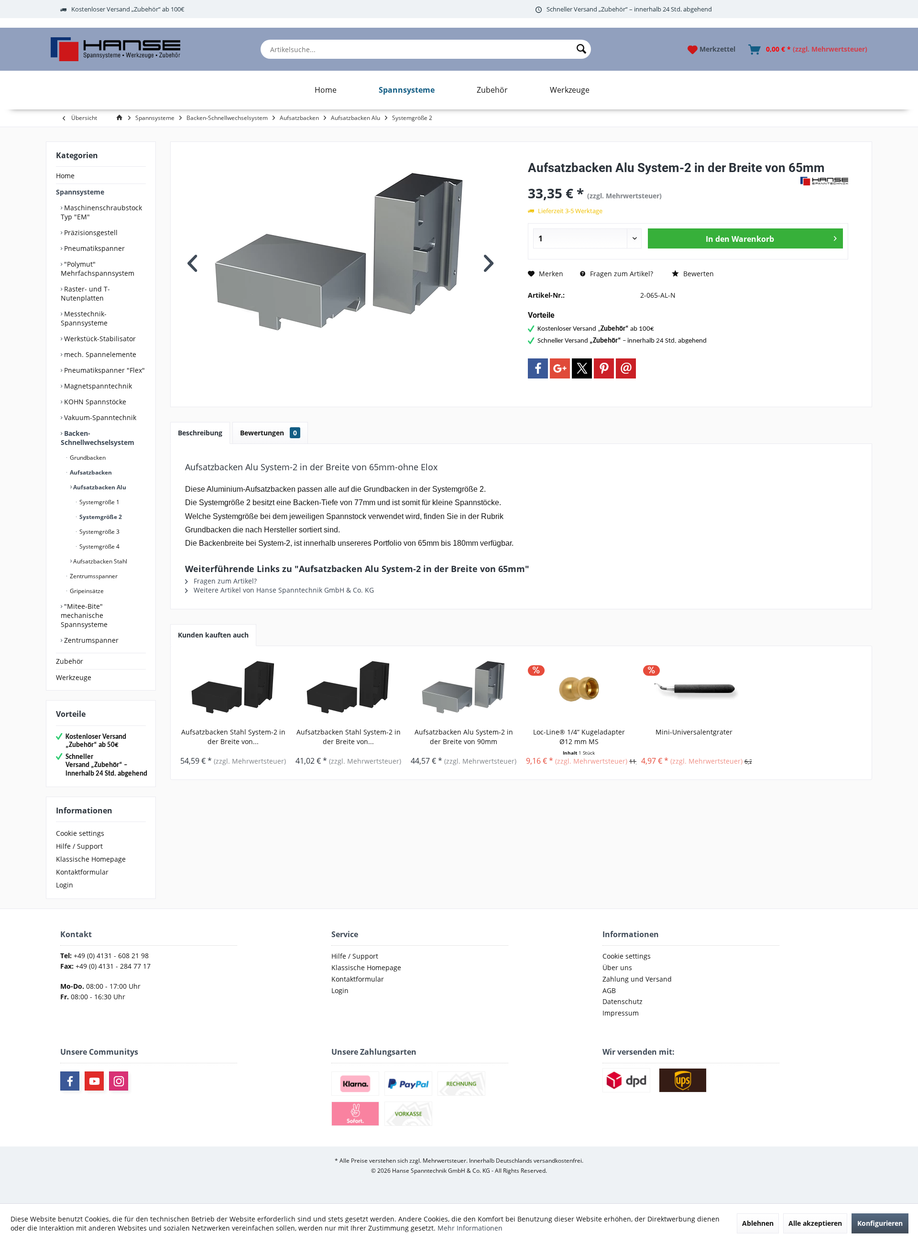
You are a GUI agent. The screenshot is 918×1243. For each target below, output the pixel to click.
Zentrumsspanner (93, 576)
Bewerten (697, 273)
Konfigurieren (880, 1223)
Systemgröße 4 (99, 546)
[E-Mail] (626, 368)
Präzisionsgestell (90, 232)
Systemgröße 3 (99, 532)
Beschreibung (200, 432)
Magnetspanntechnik (97, 385)
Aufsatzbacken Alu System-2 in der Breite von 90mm (464, 736)
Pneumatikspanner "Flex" (103, 370)
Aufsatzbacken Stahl (99, 561)
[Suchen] (581, 49)
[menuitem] (426, 49)
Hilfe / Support (79, 846)
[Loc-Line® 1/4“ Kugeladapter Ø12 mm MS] (579, 689)
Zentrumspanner (90, 640)
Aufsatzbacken (90, 472)
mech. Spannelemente (99, 354)
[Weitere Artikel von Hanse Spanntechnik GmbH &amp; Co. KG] (824, 181)
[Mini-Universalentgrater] (694, 689)
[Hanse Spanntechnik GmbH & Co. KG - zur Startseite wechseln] (115, 49)
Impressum (620, 1012)
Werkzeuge (73, 677)
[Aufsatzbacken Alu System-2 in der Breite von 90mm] (463, 689)
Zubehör (69, 661)
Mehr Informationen (470, 1227)
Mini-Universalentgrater (694, 731)
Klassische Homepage (91, 859)
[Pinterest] (604, 368)
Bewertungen (268, 432)
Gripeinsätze (86, 591)
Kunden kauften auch (213, 634)
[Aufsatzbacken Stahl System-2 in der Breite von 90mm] (233, 689)
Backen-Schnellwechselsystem (97, 438)
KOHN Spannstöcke (94, 401)
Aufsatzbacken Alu (99, 487)
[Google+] (560, 368)
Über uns (617, 967)
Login (64, 884)
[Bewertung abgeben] (663, 180)
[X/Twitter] (582, 368)
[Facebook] (538, 368)
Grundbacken (87, 458)
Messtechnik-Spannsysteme (84, 318)
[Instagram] (118, 1081)
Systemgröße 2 (100, 517)
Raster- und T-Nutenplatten (85, 293)
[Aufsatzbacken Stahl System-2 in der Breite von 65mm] (348, 689)
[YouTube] (94, 1081)
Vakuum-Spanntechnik (99, 417)
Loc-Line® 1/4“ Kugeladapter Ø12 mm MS (579, 736)
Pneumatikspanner (93, 248)
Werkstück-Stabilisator (99, 338)
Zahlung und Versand (637, 979)
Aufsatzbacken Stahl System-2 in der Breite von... (233, 736)
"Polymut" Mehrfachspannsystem (97, 268)
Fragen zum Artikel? (620, 273)
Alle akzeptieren (815, 1223)
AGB (609, 990)
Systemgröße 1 (99, 502)
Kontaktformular (82, 871)
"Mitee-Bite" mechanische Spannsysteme (84, 615)
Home (65, 175)
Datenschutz (622, 1001)
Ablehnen (758, 1223)
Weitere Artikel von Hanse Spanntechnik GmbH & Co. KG (283, 589)
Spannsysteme (80, 191)
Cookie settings (80, 833)
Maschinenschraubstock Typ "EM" (101, 212)
